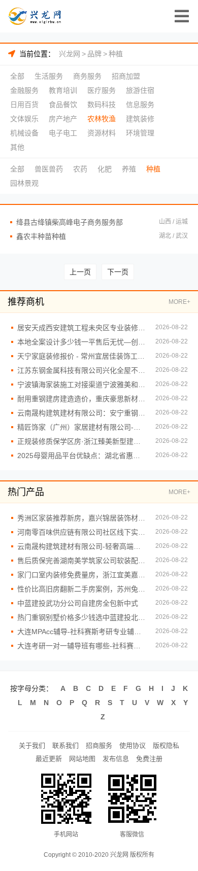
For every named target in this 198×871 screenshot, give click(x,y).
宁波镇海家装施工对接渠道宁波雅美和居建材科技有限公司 (81, 384)
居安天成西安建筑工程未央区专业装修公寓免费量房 (81, 328)
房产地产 (63, 119)
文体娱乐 (24, 119)
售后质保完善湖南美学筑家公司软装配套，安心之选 (81, 560)
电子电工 (63, 133)
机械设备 (24, 133)
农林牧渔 (101, 119)
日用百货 (24, 104)
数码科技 (101, 104)
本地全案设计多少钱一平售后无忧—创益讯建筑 (81, 342)
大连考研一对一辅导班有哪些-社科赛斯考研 (81, 646)
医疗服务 (101, 90)
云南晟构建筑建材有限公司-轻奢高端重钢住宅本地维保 (81, 546)
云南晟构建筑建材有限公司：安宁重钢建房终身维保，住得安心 (81, 413)
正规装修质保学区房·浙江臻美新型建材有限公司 (81, 441)
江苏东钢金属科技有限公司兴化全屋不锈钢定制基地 (81, 370)
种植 (116, 54)
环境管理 (140, 133)
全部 (17, 76)
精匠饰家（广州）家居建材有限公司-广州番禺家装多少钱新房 (81, 427)
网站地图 (82, 758)
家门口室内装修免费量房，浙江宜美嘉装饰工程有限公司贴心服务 (81, 575)
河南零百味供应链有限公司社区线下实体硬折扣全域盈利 (81, 532)
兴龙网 (69, 54)
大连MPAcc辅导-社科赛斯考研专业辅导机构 (81, 632)
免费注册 (149, 758)
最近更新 (49, 758)
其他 (17, 147)
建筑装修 (140, 119)
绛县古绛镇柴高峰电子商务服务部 (69, 222)
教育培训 (63, 90)
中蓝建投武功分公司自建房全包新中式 (77, 603)
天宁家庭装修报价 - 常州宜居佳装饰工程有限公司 (81, 356)
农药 (80, 169)
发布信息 (116, 758)
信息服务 (140, 104)
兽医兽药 (49, 169)
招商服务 (99, 745)
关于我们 (32, 745)
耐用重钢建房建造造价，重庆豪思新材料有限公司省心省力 (81, 399)
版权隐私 (166, 745)
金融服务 (24, 90)
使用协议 (132, 745)
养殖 (129, 169)
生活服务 (49, 76)
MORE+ (179, 301)
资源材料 (101, 133)
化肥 (104, 169)
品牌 (94, 54)
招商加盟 (126, 76)
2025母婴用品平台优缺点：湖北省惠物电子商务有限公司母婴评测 (81, 455)
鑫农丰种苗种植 (41, 236)
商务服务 (87, 76)
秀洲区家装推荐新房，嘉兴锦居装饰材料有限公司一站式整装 (81, 518)
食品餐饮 (63, 104)
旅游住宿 (140, 90)
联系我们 (65, 745)
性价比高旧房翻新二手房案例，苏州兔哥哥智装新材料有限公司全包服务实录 (81, 589)
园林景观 (24, 183)
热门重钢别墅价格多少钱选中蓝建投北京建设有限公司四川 (81, 617)
